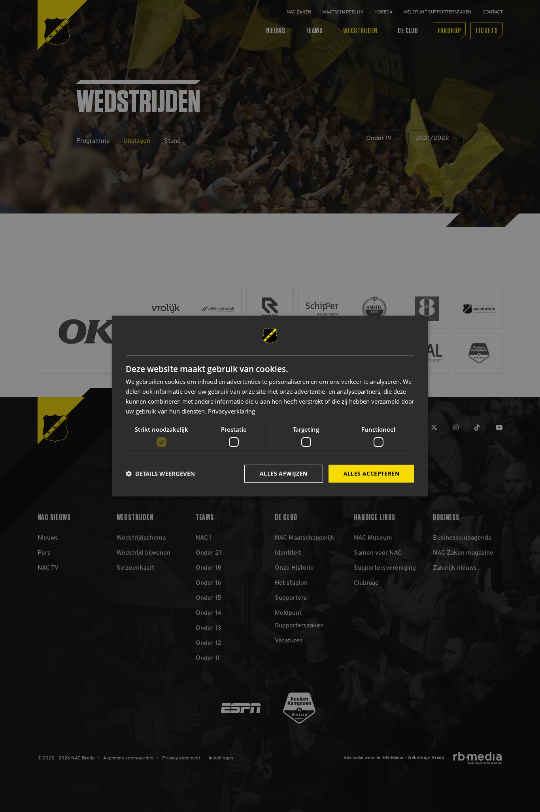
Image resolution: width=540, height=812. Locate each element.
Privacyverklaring (231, 411)
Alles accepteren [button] (371, 473)
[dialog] (270, 406)
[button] (160, 473)
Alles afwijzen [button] (284, 473)
